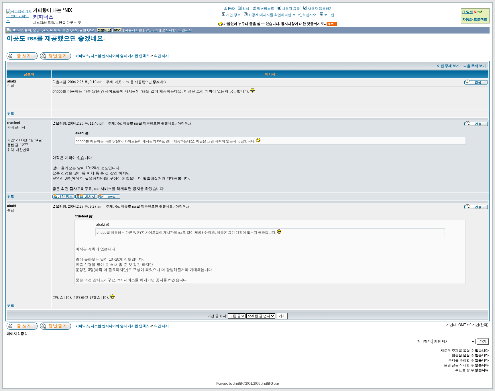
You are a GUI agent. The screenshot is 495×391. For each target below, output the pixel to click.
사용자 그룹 (291, 9)
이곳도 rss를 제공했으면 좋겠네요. (56, 38)
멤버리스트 (265, 9)
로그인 (329, 15)
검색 (245, 9)
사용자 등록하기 (320, 9)
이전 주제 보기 (448, 66)
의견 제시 (161, 56)
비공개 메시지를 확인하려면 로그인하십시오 (282, 15)
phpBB (237, 384)
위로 (10, 113)
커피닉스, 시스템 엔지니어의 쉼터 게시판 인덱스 (112, 56)
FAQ (231, 9)
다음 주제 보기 (474, 66)
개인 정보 (233, 15)
